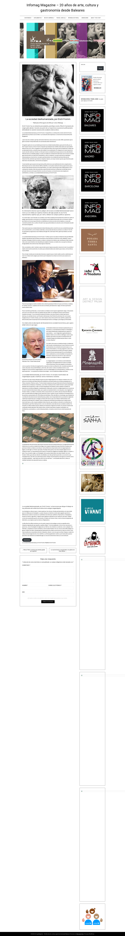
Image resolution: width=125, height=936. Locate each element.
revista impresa (49, 18)
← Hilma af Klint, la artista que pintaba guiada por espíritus (33, 550)
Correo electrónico (55, 585)
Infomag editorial (73, 18)
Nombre (25, 585)
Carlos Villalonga (58, 123)
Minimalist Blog (80, 934)
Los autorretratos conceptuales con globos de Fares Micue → (63, 550)
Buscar (83, 64)
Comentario (26, 565)
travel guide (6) (61, 18)
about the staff (96, 18)
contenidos (27, 18)
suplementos (38, 18)
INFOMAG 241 (97, 88)
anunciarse (85, 18)
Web (23, 592)
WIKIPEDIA (27, 540)
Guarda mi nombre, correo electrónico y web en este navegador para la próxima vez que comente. (48, 598)
